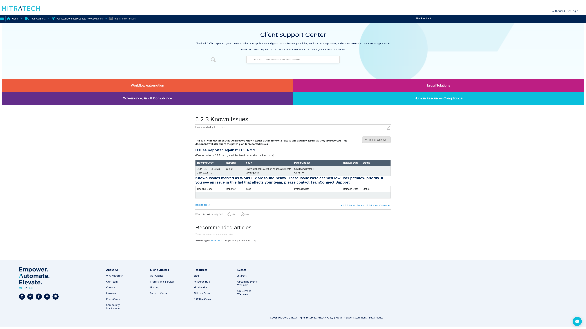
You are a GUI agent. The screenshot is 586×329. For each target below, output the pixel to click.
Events (241, 270)
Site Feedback (423, 18)
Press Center (113, 299)
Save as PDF (388, 128)
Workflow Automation (147, 85)
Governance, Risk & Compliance (147, 98)
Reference (216, 240)
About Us (112, 270)
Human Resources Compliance (439, 98)
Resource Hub (202, 281)
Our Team (112, 281)
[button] (213, 60)
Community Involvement (113, 306)
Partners (111, 293)
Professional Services (162, 281)
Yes (234, 214)
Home (15, 18)
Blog (196, 275)
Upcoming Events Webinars (247, 283)
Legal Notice (376, 317)
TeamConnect (38, 18)
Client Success (159, 270)
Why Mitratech (114, 275)
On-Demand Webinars (244, 292)
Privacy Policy (325, 317)
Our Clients (156, 275)
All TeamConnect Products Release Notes (79, 18)
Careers (110, 287)
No (247, 214)
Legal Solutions (438, 85)
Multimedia (200, 287)
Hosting (154, 287)
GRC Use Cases (202, 299)
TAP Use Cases (202, 293)
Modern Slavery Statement (351, 317)
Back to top (201, 204)
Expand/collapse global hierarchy (2, 18)
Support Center (159, 293)
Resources (200, 270)
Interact (241, 275)
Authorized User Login (565, 11)
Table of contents (376, 139)
